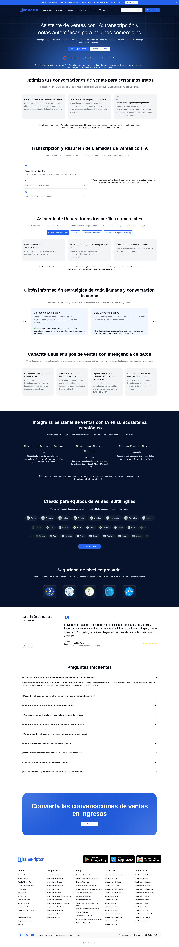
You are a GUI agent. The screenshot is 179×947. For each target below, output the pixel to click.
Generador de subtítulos (26, 885)
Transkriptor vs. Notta (142, 896)
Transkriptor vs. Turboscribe (144, 914)
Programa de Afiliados (25, 921)
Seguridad (21, 924)
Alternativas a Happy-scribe (114, 892)
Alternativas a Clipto (111, 878)
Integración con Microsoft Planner (58, 903)
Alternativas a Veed (111, 924)
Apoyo (72, 935)
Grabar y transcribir (24, 903)
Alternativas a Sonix (111, 907)
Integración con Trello (54, 917)
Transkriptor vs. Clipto (142, 878)
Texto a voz (21, 914)
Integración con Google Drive (56, 875)
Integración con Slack (54, 889)
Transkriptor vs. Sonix (142, 907)
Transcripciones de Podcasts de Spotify (89, 889)
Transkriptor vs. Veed (142, 921)
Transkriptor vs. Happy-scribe (144, 892)
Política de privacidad (46, 935)
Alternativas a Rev (111, 903)
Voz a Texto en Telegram (84, 896)
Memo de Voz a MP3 (83, 923)
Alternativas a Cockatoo (113, 882)
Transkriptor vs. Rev (141, 903)
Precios (93, 10)
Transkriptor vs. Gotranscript (144, 889)
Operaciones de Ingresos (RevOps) (118, 233)
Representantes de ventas (58, 233)
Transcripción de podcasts (26, 907)
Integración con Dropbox (55, 914)
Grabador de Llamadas (83, 875)
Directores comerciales (92, 233)
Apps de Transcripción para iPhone (87, 908)
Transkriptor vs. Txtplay (142, 917)
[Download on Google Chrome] (148, 859)
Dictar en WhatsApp (82, 882)
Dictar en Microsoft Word (84, 892)
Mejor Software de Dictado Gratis (87, 878)
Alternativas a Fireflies (112, 885)
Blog (78, 935)
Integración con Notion (54, 882)
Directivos (75, 233)
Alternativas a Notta (111, 896)
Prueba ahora (131, 2)
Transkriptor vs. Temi (141, 910)
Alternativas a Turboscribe (113, 917)
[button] (102, 10)
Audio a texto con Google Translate (87, 885)
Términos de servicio (61, 935)
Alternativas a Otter (111, 899)
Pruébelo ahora (89, 824)
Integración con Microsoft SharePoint (59, 896)
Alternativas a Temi (111, 910)
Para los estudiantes (24, 917)
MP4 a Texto (22, 892)
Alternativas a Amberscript (113, 875)
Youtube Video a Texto (25, 882)
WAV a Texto (22, 896)
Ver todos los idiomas (89, 546)
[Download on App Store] (122, 859)
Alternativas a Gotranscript (114, 889)
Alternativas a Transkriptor (114, 914)
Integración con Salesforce (55, 885)
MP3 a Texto (22, 889)
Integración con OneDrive (55, 910)
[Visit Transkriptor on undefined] (21, 935)
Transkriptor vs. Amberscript (144, 875)
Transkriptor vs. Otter (142, 899)
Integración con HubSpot (55, 878)
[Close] (176, 3)
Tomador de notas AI (24, 875)
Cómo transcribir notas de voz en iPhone (89, 919)
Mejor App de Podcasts (83, 899)
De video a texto (23, 878)
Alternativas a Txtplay (112, 921)
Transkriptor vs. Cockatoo (143, 882)
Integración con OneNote (55, 907)
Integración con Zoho (54, 892)
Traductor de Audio (24, 899)
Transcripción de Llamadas (26, 910)
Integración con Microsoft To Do (57, 899)
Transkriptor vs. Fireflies (142, 885)
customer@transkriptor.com (132, 935)
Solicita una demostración (131, 10)
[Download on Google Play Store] (95, 859)
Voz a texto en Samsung (84, 915)
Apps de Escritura (82, 912)
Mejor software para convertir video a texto (88, 904)
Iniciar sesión (113, 10)
